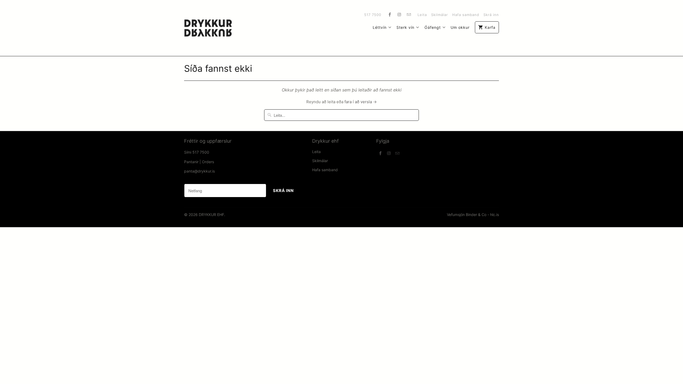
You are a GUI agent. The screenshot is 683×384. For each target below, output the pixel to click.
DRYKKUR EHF (211, 214)
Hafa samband (465, 15)
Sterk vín (405, 27)
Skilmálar (439, 15)
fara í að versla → (360, 101)
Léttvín (380, 27)
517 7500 (372, 15)
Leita (422, 15)
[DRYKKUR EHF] (208, 28)
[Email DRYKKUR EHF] (409, 14)
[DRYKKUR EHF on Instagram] (399, 14)
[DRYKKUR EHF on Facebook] (390, 14)
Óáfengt (432, 27)
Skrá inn (491, 15)
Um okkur (460, 27)
